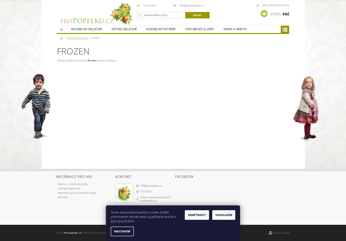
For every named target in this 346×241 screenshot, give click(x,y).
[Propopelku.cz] (96, 13)
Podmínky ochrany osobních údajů (77, 193)
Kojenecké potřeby (161, 29)
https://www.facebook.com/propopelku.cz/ (156, 199)
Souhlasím (223, 215)
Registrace (283, 5)
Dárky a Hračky (235, 29)
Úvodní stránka (61, 29)
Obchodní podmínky (69, 188)
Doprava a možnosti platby (73, 184)
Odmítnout (197, 215)
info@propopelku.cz (151, 186)
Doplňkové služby (199, 29)
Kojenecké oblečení (86, 29)
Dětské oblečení (124, 29)
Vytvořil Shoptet (281, 233)
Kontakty (63, 197)
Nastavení (122, 231)
